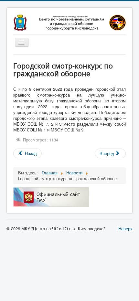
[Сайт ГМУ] (51, 196)
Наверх (125, 228)
